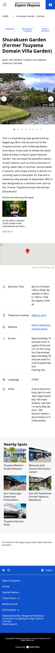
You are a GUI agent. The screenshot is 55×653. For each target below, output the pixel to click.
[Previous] (4, 99)
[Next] (51, 99)
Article (5, 586)
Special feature (10, 592)
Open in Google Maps (41, 267)
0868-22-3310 (39, 315)
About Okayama (11, 580)
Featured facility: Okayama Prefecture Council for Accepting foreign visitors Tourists (23, 618)
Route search (9, 624)
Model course (10, 604)
